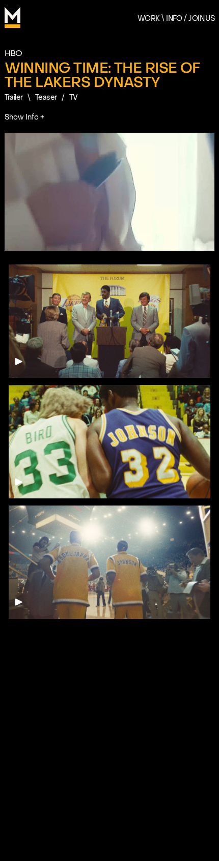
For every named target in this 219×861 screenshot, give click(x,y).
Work (149, 18)
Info (174, 18)
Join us (201, 18)
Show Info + (24, 117)
